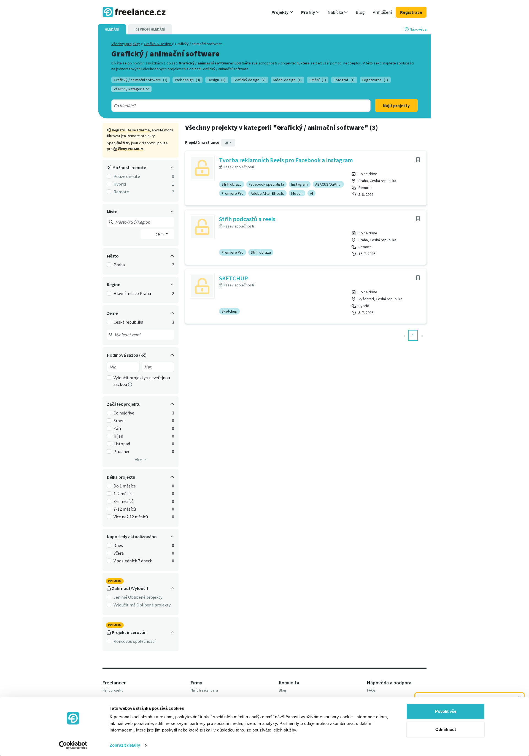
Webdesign (187, 79)
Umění (317, 79)
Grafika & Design (158, 43)
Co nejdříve (124, 413)
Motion (297, 193)
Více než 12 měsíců (131, 516)
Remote (121, 191)
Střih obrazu (232, 184)
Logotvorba (375, 79)
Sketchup (229, 311)
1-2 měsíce (124, 493)
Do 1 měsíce (125, 486)
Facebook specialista (266, 184)
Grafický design (249, 79)
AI (311, 193)
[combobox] (228, 105)
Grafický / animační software (140, 79)
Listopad (122, 443)
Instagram (299, 184)
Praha (119, 264)
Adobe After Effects (267, 193)
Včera (119, 553)
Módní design (287, 79)
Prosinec (122, 451)
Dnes (118, 545)
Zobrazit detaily (125, 745)
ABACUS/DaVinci (328, 184)
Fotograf (344, 79)
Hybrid (120, 184)
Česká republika (128, 322)
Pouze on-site (127, 176)
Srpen (119, 420)
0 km (159, 234)
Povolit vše (445, 711)
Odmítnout (445, 729)
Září (117, 428)
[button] (282, 12)
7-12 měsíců (125, 509)
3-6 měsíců (124, 501)
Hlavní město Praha (132, 293)
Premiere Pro (233, 193)
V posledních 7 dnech (133, 560)
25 (227, 142)
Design (216, 79)
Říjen (118, 436)
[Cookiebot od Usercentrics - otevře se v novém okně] (73, 745)
